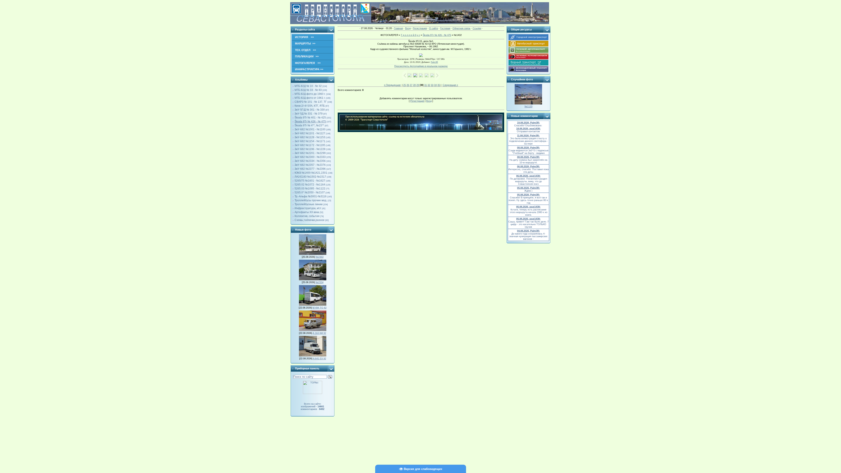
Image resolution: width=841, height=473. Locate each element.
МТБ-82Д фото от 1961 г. (310, 97)
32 (429, 85)
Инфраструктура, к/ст (308, 208)
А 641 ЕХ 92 (319, 358)
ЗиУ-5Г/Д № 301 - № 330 (310, 109)
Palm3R (434, 62)
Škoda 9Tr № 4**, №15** (309, 125)
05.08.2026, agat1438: (528, 206)
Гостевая (445, 28)
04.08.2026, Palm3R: (528, 230)
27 (411, 85)
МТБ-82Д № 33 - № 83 (308, 90)
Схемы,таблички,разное (310, 220)
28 (414, 85)
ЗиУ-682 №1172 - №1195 (310, 145)
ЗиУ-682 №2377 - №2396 (310, 168)
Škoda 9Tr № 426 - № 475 (310, 121)
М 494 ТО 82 (320, 307)
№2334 (319, 282)
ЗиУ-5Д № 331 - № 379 (309, 113)
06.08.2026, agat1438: (528, 176)
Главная (398, 28)
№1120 (528, 106)
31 (425, 85)
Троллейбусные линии (309, 204)
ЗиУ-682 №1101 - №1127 (310, 133)
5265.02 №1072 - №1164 (310, 184)
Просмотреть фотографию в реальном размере (421, 66)
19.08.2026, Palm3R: (528, 122)
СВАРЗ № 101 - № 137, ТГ (311, 101)
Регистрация (420, 28)
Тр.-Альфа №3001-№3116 (311, 196)
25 (404, 85)
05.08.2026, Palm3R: (528, 188)
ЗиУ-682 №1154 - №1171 (310, 141)
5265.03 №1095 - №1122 (310, 188)
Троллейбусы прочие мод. (311, 200)
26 (407, 85)
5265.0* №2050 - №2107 (310, 192)
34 (435, 85)
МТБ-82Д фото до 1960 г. (310, 93)
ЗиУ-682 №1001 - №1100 (310, 129)
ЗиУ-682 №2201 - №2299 (310, 153)
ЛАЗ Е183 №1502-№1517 (310, 176)
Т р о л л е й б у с (410, 35)
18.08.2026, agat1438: (528, 128)
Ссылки (477, 28)
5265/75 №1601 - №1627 (310, 180)
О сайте (433, 28)
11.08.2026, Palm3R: (528, 135)
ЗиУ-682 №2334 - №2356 (310, 160)
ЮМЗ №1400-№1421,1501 (311, 172)
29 (417, 85)
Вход (408, 28)
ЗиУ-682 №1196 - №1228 (310, 149)
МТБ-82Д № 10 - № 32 (308, 86)
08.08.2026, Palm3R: (528, 147)
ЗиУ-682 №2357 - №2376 (310, 164)
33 (432, 85)
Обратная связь (461, 28)
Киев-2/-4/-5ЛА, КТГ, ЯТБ (310, 105)
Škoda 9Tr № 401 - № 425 (310, 117)
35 (438, 85)
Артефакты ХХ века (307, 212)
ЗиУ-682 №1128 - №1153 (310, 137)
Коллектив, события (307, 216)
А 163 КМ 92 (319, 333)
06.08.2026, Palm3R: (528, 166)
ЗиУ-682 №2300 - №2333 (310, 157)
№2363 (319, 257)
